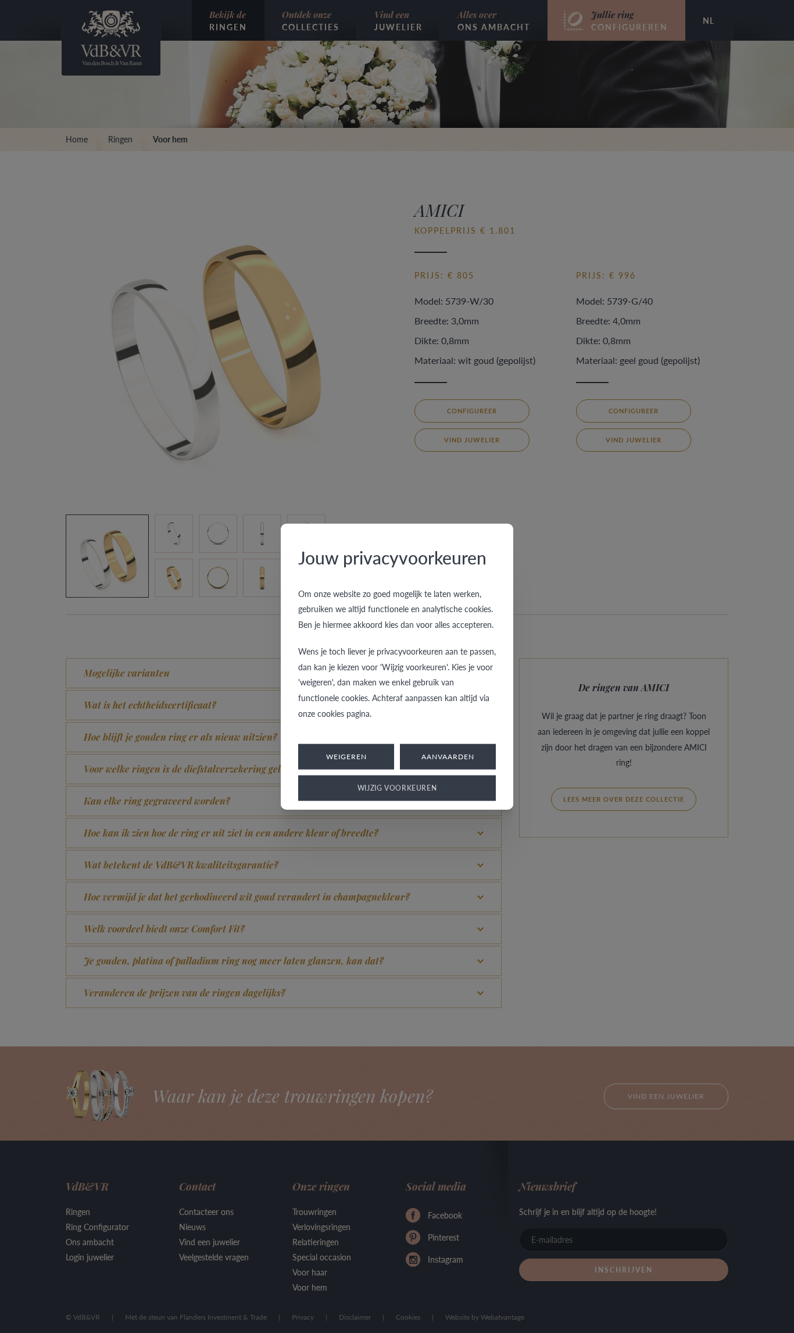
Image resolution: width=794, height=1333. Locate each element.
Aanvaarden (447, 757)
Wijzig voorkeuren (397, 788)
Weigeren (346, 757)
